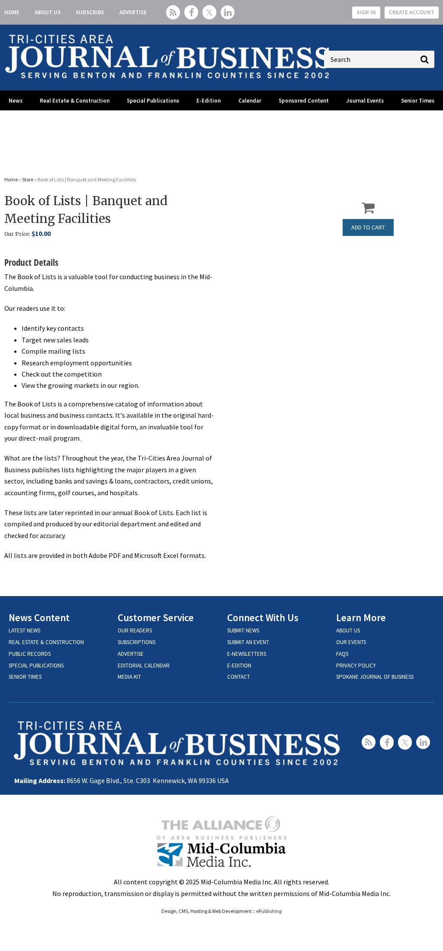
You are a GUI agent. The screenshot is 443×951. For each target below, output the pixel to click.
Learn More (361, 617)
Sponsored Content (304, 100)
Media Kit (129, 676)
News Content (39, 617)
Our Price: (17, 234)
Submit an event (248, 642)
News (15, 100)
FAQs (342, 654)
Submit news (243, 630)
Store (27, 179)
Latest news (24, 630)
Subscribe (90, 12)
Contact (238, 676)
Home (11, 12)
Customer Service (156, 617)
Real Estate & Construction (74, 100)
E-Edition (208, 100)
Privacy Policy (356, 665)
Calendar (249, 100)
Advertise (133, 12)
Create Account (411, 12)
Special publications (36, 665)
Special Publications (153, 100)
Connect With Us (263, 617)
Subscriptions (136, 642)
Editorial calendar (144, 665)
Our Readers (135, 630)
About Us (48, 12)
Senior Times (417, 100)
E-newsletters (246, 654)
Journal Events (365, 100)
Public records (30, 654)
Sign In (366, 12)
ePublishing (269, 911)
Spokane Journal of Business (375, 676)
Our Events (351, 642)
